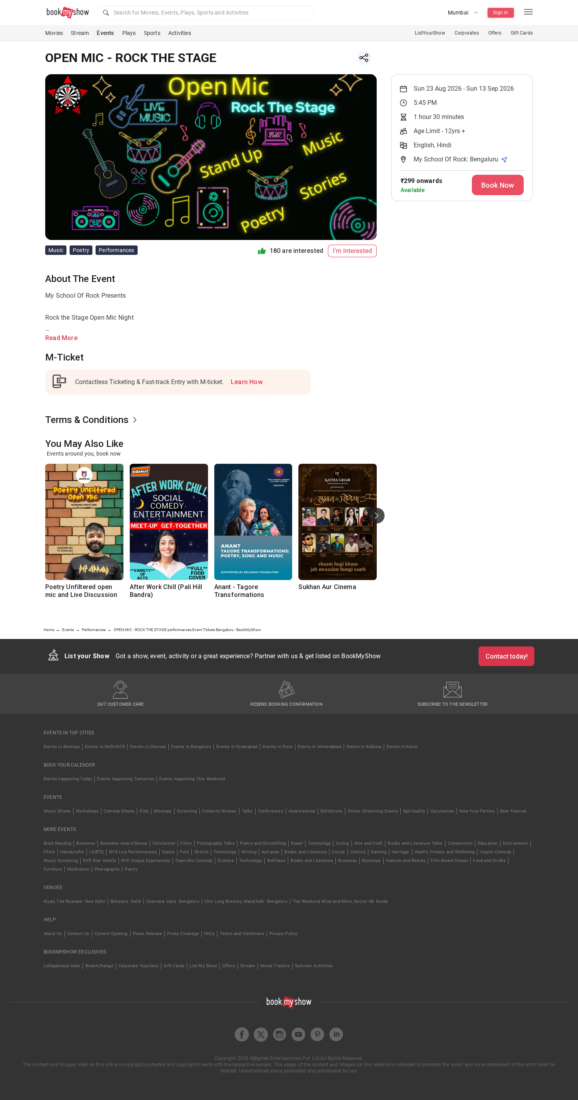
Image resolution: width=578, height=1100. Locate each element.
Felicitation (164, 843)
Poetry (131, 869)
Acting (342, 843)
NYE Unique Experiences (145, 860)
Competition (460, 843)
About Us (53, 933)
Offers (494, 33)
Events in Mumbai (62, 746)
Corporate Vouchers (138, 965)
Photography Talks (215, 843)
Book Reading (57, 843)
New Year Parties (477, 811)
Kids (144, 811)
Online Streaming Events (373, 811)
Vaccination (442, 811)
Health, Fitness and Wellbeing (444, 852)
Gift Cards (522, 33)
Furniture (53, 869)
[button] (206, 12)
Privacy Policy (283, 933)
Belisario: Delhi (125, 901)
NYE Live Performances (133, 852)
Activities (179, 33)
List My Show (203, 965)
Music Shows (57, 811)
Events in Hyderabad (237, 746)
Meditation (78, 869)
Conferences (270, 811)
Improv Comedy (495, 852)
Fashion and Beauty (406, 860)
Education (488, 843)
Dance (168, 852)
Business (85, 843)
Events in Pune (278, 746)
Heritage (400, 852)
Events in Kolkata (363, 746)
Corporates (467, 33)
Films (186, 843)
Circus (338, 852)
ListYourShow (430, 33)
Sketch (201, 852)
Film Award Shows (449, 860)
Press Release (147, 933)
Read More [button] (61, 338)
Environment (515, 843)
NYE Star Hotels (99, 860)
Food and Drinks (489, 860)
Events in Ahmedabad (319, 746)
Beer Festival (513, 811)
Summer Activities (314, 965)
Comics (358, 852)
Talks (247, 811)
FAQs (209, 933)
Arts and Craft (368, 843)
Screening (187, 811)
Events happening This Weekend (192, 779)
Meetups (162, 811)
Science (225, 860)
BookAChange (99, 965)
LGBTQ (96, 852)
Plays (129, 33)
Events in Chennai (148, 746)
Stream (80, 33)
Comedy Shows (119, 811)
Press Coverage (183, 933)
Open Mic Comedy (193, 860)
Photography (107, 869)
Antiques (270, 852)
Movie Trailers (275, 965)
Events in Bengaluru (191, 746)
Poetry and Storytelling (263, 843)
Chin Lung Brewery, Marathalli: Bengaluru (245, 901)
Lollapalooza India (62, 965)
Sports (152, 33)
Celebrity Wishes (219, 811)
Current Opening (111, 933)
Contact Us (78, 933)
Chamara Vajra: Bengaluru (172, 901)
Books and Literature (305, 852)
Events (105, 33)
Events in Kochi (402, 746)
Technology (319, 843)
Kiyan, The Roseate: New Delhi (74, 901)
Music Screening (61, 860)
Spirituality (414, 811)
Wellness (276, 860)
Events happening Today (68, 779)
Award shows (302, 811)
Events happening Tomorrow (125, 779)
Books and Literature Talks (415, 843)
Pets (184, 852)
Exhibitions (331, 811)
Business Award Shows (123, 843)
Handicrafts (72, 852)
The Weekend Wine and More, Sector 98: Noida (340, 901)
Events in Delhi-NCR (105, 746)
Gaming (379, 852)
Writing (248, 852)
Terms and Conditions (242, 933)
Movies (54, 33)
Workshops (87, 811)
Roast (297, 843)
